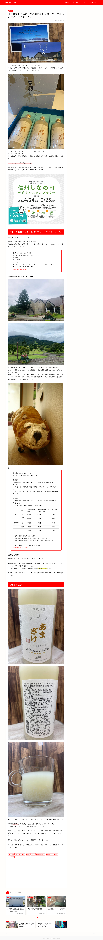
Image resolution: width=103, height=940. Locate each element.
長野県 (56, 854)
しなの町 (18, 854)
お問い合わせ (92, 2)
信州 (23, 854)
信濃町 (28, 854)
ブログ (83, 2)
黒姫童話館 (12, 856)
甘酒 (33, 854)
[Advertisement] (36, 872)
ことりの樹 (12, 854)
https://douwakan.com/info (20, 547)
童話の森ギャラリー (40, 854)
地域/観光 (11, 10)
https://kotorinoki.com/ (19, 269)
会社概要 (75, 2)
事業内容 (67, 2)
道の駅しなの (49, 854)
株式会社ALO (11, 2)
